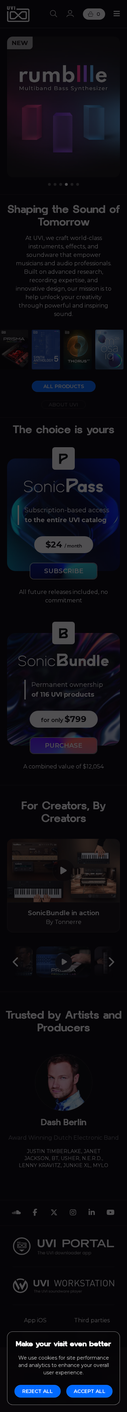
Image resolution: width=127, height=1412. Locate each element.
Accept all (89, 1391)
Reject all (37, 1391)
